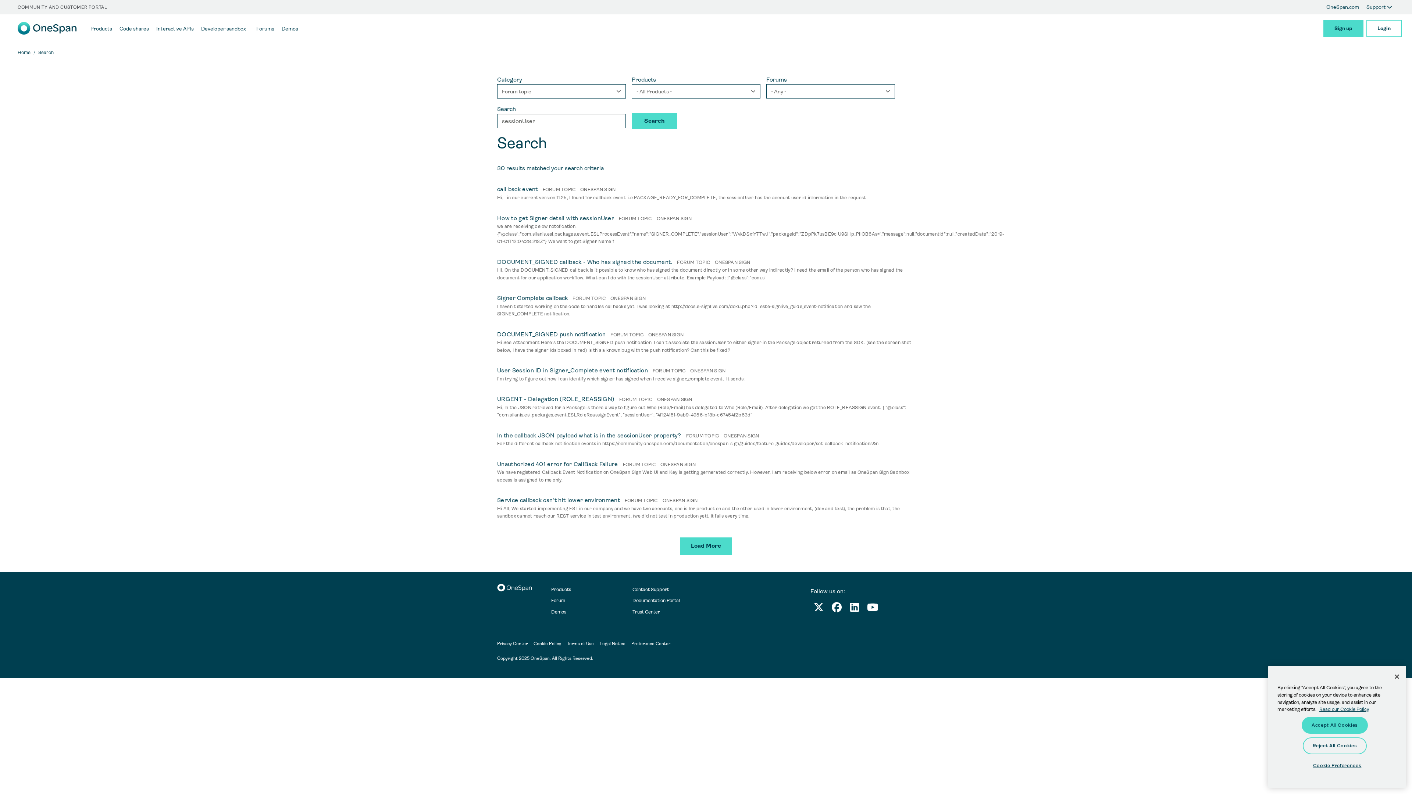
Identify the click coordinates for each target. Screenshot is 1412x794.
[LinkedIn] (854, 608)
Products (644, 79)
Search (506, 108)
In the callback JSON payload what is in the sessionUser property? (589, 435)
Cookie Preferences (1337, 765)
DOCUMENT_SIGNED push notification (551, 334)
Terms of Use (580, 643)
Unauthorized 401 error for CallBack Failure (557, 464)
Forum (558, 600)
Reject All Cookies (1335, 745)
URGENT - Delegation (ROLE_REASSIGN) (555, 399)
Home (24, 52)
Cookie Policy (547, 643)
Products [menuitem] (101, 29)
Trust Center (646, 612)
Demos (558, 612)
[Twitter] (819, 608)
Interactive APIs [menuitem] (175, 29)
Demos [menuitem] (290, 29)
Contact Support (650, 589)
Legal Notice (612, 643)
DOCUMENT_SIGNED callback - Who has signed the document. (585, 261)
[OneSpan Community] (47, 32)
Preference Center (650, 643)
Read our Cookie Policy (1344, 709)
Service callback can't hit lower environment (558, 500)
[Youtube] (872, 608)
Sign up (1343, 28)
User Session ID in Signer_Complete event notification (572, 370)
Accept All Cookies (1335, 725)
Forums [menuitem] (265, 29)
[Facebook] (837, 608)
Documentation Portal (656, 600)
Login (1384, 28)
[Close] (1397, 677)
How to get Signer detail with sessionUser (555, 218)
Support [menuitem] (1376, 7)
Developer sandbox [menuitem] (223, 29)
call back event (517, 189)
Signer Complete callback (532, 297)
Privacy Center (512, 643)
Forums (776, 79)
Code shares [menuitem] (134, 29)
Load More (706, 545)
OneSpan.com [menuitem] (1342, 7)
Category (509, 79)
